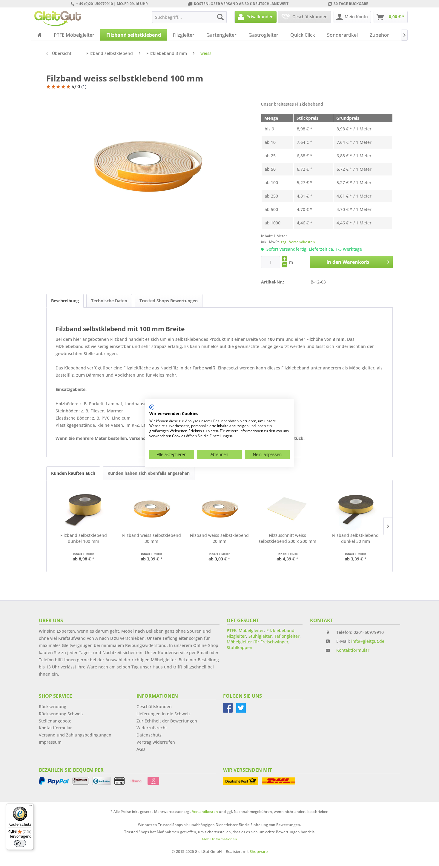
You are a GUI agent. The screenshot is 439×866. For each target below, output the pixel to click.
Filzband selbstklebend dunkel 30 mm (355, 538)
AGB (140, 749)
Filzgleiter (236, 636)
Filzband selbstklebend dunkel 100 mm (83, 538)
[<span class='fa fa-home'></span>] (39, 35)
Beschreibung (65, 300)
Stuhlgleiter (260, 636)
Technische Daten (109, 300)
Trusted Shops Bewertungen (168, 300)
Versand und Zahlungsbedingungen (75, 735)
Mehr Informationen (219, 839)
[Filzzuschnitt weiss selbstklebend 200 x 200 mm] (287, 508)
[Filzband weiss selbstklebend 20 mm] (219, 508)
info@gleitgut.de (367, 641)
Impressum (50, 742)
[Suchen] (220, 17)
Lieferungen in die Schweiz (163, 713)
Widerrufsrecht (151, 728)
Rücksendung (52, 706)
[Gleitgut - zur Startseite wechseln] (57, 18)
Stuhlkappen (239, 647)
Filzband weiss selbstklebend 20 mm (219, 538)
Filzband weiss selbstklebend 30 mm (151, 538)
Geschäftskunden (154, 706)
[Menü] (30, 806)
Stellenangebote (55, 721)
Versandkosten (205, 811)
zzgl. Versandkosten (298, 241)
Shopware (259, 851)
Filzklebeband (280, 630)
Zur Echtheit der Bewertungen (166, 721)
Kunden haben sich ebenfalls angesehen (149, 473)
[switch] (20, 843)
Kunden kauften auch (73, 473)
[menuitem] (189, 17)
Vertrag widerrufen (155, 742)
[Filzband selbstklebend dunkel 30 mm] (355, 508)
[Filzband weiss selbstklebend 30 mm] (151, 508)
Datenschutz (149, 735)
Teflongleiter (287, 636)
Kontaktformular (352, 650)
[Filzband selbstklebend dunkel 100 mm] (83, 508)
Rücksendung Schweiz (61, 713)
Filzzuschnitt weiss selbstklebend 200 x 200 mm (287, 538)
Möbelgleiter (251, 630)
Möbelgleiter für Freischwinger (257, 642)
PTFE (231, 630)
